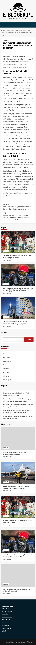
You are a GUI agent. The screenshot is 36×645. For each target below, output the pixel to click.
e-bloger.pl (18, 14)
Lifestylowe (6, 357)
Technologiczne (7, 379)
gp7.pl (4, 631)
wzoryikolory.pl (7, 628)
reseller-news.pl (7, 617)
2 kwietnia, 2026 (7, 326)
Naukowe (6, 365)
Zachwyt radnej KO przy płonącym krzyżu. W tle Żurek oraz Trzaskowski (17, 417)
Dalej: (17, 216)
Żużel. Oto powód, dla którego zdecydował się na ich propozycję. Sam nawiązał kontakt (18, 411)
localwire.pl (5, 625)
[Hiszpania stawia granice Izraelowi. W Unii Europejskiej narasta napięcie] (18, 438)
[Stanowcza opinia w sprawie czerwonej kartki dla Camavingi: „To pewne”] (18, 242)
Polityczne (6, 368)
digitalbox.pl (6, 619)
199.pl (4, 622)
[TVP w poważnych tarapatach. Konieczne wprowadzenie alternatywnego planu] (18, 308)
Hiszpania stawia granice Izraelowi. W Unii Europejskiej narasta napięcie (16, 394)
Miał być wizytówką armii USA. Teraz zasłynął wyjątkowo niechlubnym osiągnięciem (17, 400)
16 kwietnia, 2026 (8, 260)
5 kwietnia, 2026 (7, 593)
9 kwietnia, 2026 (7, 293)
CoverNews (15, 642)
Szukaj (4, 332)
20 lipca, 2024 (7, 51)
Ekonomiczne (7, 354)
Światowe (6, 376)
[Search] (34, 25)
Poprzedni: (17, 206)
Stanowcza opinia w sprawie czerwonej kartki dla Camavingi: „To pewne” (18, 406)
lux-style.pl (5, 608)
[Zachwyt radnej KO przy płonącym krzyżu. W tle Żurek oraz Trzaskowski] (18, 575)
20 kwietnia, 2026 (8, 456)
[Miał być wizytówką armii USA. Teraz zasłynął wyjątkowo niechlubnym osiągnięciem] (18, 473)
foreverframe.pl (7, 611)
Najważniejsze (7, 361)
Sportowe (5, 40)
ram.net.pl (5, 614)
